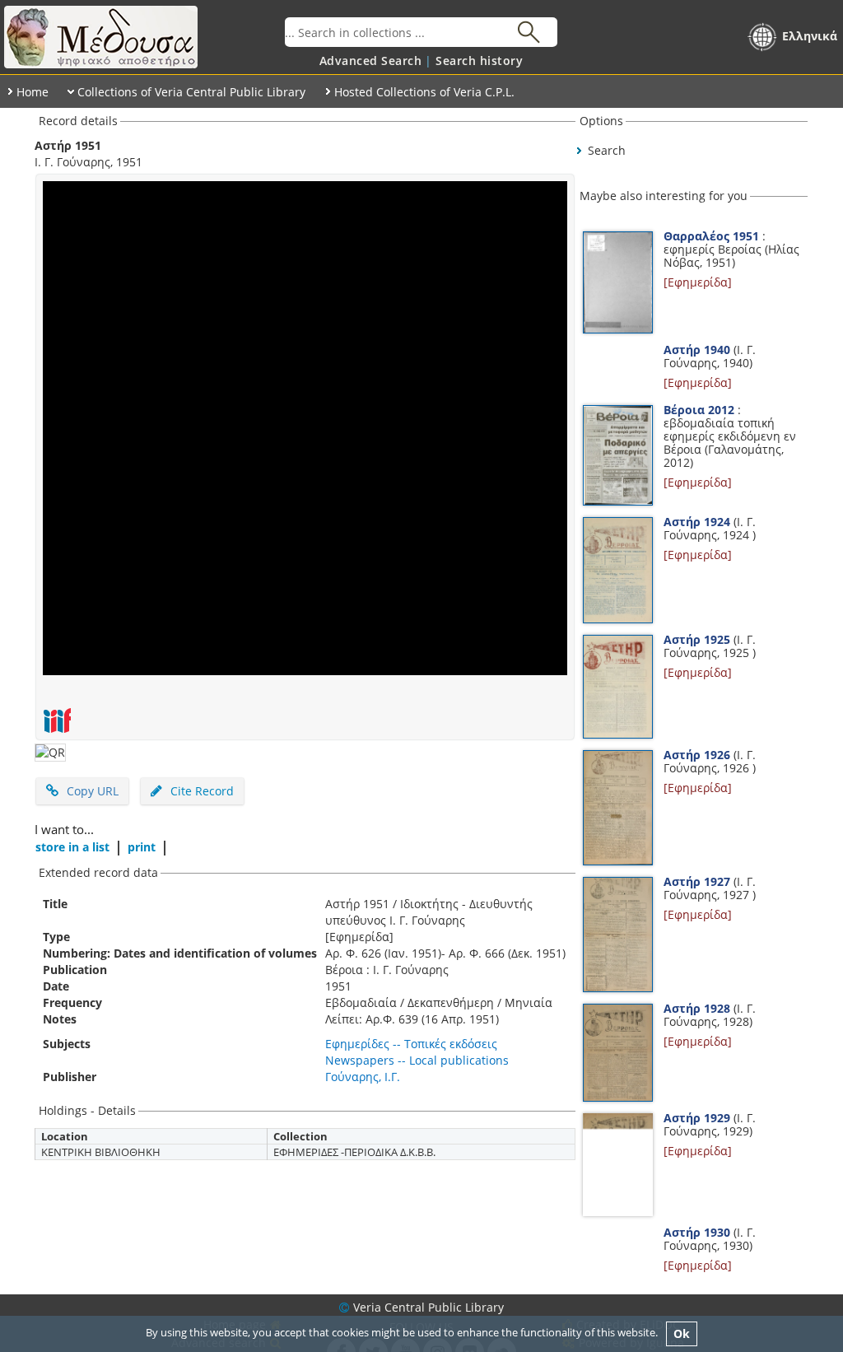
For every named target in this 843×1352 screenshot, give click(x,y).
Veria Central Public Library (428, 1307)
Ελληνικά (809, 36)
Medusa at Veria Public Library (142, 37)
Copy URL (93, 791)
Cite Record (200, 791)
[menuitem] (370, 60)
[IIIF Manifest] (57, 720)
